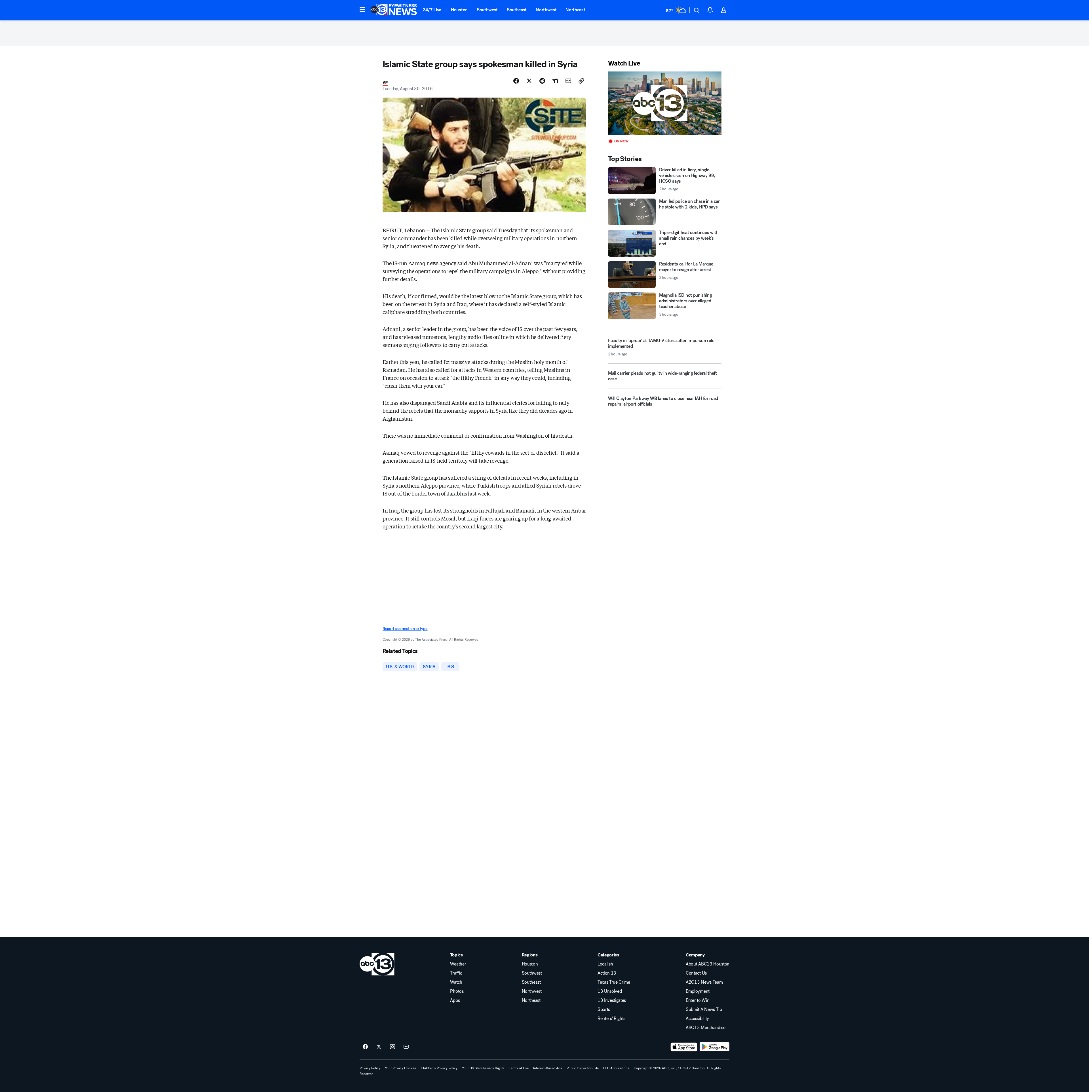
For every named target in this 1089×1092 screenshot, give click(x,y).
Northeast (575, 10)
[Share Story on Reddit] (542, 81)
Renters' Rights (611, 1018)
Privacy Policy (370, 1068)
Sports (604, 1009)
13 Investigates (612, 1000)
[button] (362, 9)
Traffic (456, 973)
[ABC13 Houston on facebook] (365, 1047)
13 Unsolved (610, 991)
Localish (605, 964)
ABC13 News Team (704, 982)
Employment (698, 991)
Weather (458, 964)
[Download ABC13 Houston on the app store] (684, 1046)
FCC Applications (616, 1068)
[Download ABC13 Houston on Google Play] (714, 1046)
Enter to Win (697, 1000)
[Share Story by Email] (568, 81)
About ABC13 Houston (707, 964)
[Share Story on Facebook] (516, 81)
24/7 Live (432, 10)
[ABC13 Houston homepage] (394, 10)
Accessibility (697, 1018)
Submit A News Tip (704, 1009)
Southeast (517, 10)
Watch (456, 982)
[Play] (664, 103)
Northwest (546, 10)
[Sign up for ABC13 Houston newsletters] (406, 1047)
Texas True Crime (614, 982)
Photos (456, 991)
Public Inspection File (583, 1068)
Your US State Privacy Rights (483, 1068)
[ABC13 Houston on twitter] (379, 1047)
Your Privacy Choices (400, 1068)
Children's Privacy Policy (439, 1068)
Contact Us (696, 973)
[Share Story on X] (529, 81)
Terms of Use (519, 1068)
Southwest (487, 10)
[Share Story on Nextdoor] (555, 81)
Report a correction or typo (405, 628)
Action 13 (607, 973)
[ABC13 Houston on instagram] (392, 1047)
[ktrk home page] (377, 964)
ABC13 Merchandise (705, 1027)
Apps (455, 1000)
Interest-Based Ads (547, 1068)
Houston (459, 10)
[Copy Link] (581, 81)
